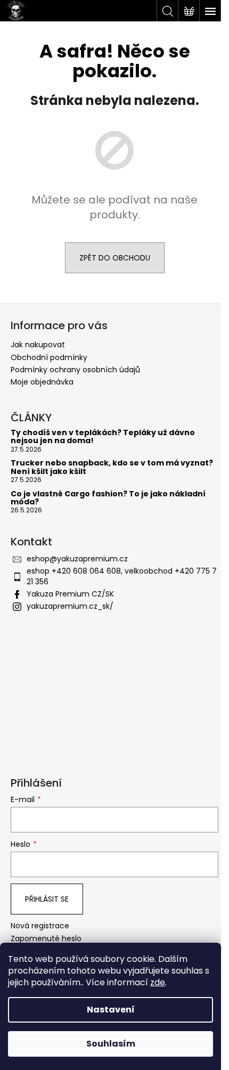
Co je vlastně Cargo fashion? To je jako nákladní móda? (108, 498)
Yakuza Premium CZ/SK (70, 594)
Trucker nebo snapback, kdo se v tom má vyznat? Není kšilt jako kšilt (112, 467)
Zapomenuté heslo (46, 939)
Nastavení (111, 1009)
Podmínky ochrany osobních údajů (75, 369)
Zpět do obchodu (114, 257)
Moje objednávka (42, 382)
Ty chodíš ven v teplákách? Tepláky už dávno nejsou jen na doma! (103, 437)
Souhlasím (110, 1044)
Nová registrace (40, 926)
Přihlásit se (47, 899)
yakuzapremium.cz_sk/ (70, 606)
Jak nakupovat (38, 344)
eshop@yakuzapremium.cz (77, 558)
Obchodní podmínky (49, 357)
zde (157, 982)
